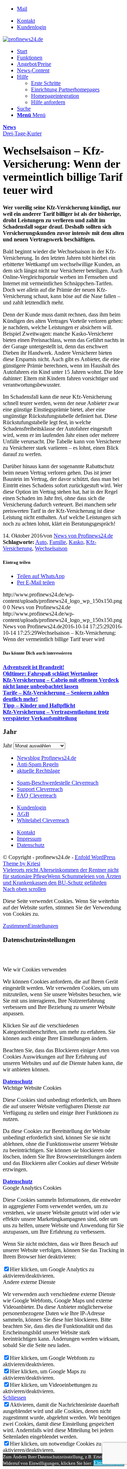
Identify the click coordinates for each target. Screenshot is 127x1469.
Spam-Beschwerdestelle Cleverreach (57, 783)
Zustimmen (15, 926)
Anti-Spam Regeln (38, 764)
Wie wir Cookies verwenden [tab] (34, 969)
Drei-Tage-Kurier (22, 133)
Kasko (76, 542)
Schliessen (14, 1398)
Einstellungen (43, 926)
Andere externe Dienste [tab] (29, 1282)
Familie (57, 542)
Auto (41, 542)
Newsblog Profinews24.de (46, 758)
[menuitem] (70, 21)
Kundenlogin (31, 27)
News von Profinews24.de (83, 536)
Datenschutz (30, 845)
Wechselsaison (51, 548)
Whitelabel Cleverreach (43, 820)
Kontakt (26, 21)
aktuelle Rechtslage (38, 771)
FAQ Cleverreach (36, 795)
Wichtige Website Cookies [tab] (32, 1088)
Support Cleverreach (40, 789)
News (9, 127)
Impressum (29, 839)
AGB (23, 814)
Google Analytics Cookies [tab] (32, 1188)
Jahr (7, 745)
